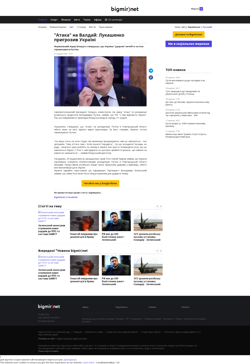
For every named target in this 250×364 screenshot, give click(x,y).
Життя (92, 26)
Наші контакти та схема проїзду (54, 332)
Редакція (77, 332)
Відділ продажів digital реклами (72, 338)
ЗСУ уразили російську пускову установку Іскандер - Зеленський (147, 236)
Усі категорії (115, 19)
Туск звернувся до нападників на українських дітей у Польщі (183, 92)
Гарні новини (105, 26)
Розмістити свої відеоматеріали (122, 332)
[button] (157, 206)
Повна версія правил (48, 351)
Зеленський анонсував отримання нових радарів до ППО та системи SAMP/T (51, 230)
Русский (207, 26)
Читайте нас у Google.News (100, 183)
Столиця (81, 26)
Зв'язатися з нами (94, 332)
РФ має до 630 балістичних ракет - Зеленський (113, 236)
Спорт (54, 19)
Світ (71, 26)
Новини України (58, 26)
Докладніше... (71, 359)
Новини (42, 19)
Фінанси (66, 19)
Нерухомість (121, 307)
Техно (87, 19)
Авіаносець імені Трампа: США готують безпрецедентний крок (186, 135)
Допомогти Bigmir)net (188, 34)
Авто (77, 19)
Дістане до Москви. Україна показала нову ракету (187, 103)
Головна (42, 26)
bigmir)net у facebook (66, 197)
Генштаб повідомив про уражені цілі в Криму (84, 235)
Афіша (97, 19)
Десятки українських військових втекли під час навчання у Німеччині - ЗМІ (188, 114)
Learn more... (89, 362)
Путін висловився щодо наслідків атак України (185, 81)
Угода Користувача (150, 332)
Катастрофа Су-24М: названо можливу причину (185, 124)
